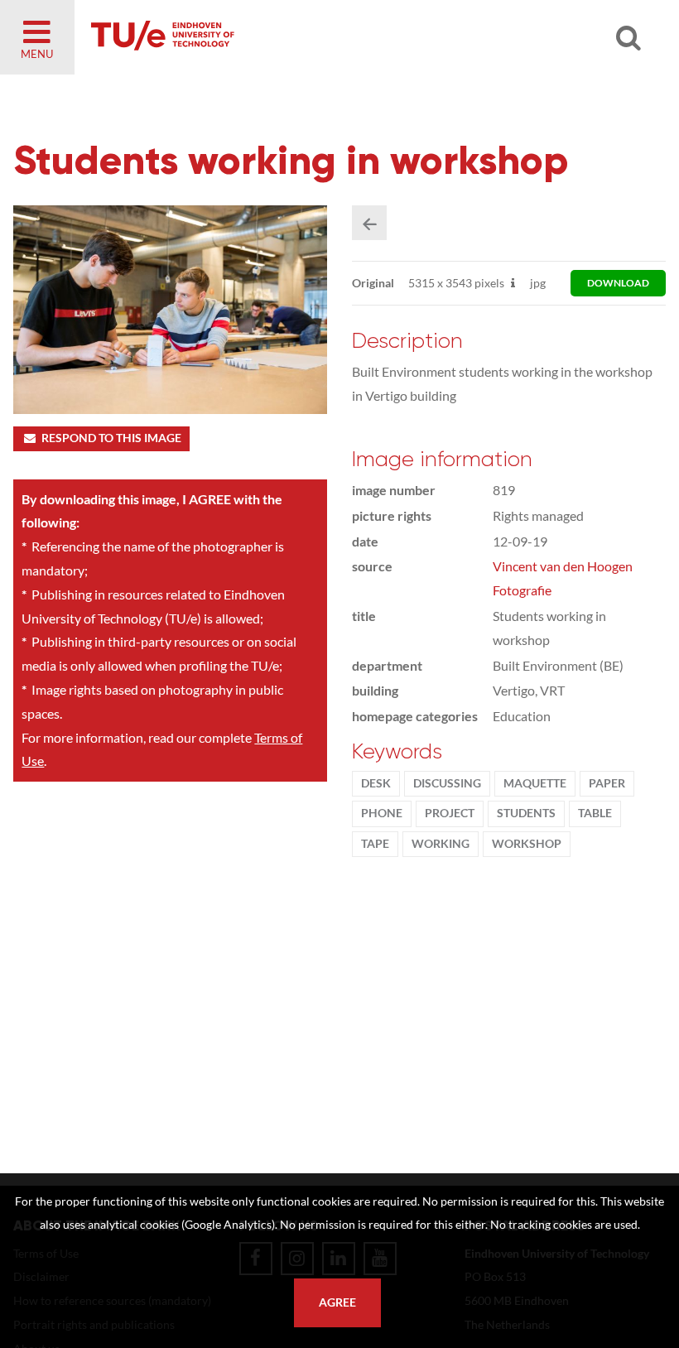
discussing (447, 783)
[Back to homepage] (282, 37)
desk (376, 783)
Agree (337, 1302)
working (441, 843)
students (526, 813)
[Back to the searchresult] (369, 222)
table (595, 813)
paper (607, 783)
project (449, 813)
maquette (534, 783)
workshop (526, 843)
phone (381, 813)
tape (375, 843)
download (618, 283)
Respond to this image (111, 438)
